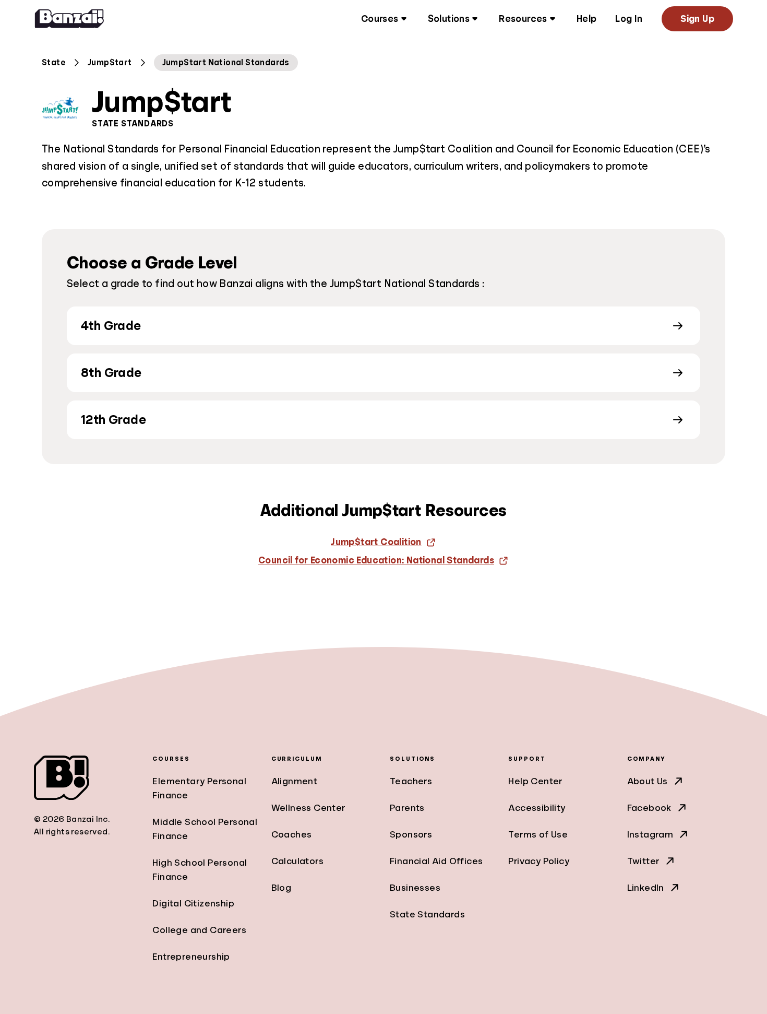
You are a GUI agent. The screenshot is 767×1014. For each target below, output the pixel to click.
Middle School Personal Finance (204, 829)
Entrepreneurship (191, 956)
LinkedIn (645, 887)
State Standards (427, 914)
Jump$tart (110, 62)
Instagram (650, 834)
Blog (281, 887)
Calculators (297, 861)
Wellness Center (308, 807)
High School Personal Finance (199, 869)
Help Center (535, 781)
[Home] (69, 18)
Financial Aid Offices (436, 861)
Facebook (649, 807)
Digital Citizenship (193, 903)
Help (587, 18)
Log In (628, 18)
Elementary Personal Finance (199, 788)
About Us (647, 781)
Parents (407, 807)
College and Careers (199, 930)
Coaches (291, 834)
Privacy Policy (538, 861)
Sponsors (411, 834)
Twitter (643, 861)
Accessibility (536, 807)
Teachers (411, 781)
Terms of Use (538, 834)
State (54, 62)
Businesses (415, 887)
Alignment (294, 781)
